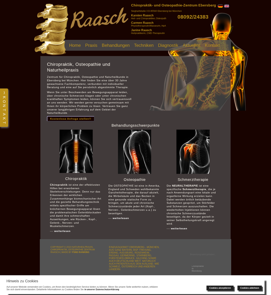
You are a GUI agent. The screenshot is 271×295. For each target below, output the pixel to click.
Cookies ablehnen (249, 288)
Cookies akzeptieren (220, 288)
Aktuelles (191, 45)
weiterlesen (62, 231)
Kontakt (212, 45)
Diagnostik (168, 45)
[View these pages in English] (227, 7)
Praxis (91, 45)
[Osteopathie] (134, 152)
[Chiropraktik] (76, 151)
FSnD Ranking (80, 252)
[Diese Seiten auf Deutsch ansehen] (220, 7)
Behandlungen (116, 45)
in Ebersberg (198, 268)
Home (75, 45)
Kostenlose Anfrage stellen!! (70, 118)
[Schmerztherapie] (193, 152)
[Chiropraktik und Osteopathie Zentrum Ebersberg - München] (51, 55)
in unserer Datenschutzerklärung (101, 289)
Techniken (144, 45)
